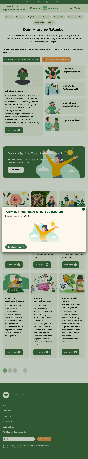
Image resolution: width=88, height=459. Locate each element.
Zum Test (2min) (16, 247)
